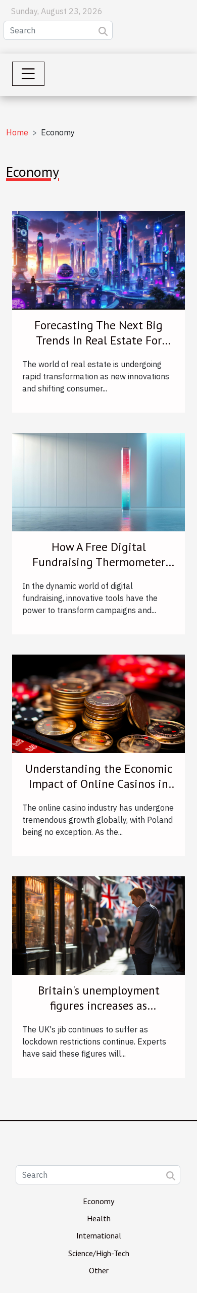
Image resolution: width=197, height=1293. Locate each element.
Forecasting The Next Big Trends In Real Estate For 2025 (98, 340)
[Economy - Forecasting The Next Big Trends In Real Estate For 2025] (98, 260)
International (98, 1235)
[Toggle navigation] (28, 74)
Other (99, 1270)
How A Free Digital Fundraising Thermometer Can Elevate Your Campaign (98, 561)
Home (17, 132)
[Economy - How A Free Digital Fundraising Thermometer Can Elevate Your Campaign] (98, 481)
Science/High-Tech (98, 1253)
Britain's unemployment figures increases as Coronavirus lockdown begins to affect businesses (98, 1013)
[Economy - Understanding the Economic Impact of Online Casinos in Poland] (98, 703)
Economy (98, 1201)
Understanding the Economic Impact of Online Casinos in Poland (98, 783)
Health (99, 1218)
